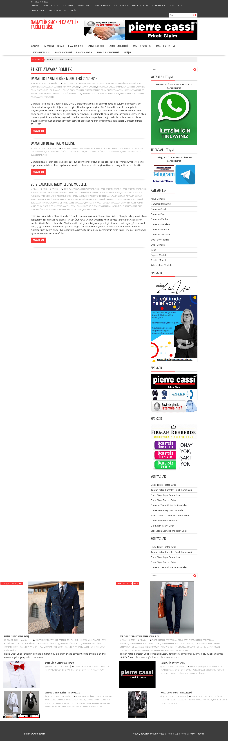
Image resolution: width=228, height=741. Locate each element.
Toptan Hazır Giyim (91, 643)
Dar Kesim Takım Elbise (162, 525)
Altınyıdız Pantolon (41, 196)
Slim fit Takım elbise (132, 206)
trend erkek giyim (169, 703)
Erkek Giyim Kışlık (67, 670)
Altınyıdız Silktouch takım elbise (68, 196)
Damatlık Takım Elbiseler (66, 703)
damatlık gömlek (114, 199)
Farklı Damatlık (102, 703)
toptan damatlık (90, 93)
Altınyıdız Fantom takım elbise (74, 192)
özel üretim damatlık (59, 206)
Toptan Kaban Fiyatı (14, 647)
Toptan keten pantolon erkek (134, 650)
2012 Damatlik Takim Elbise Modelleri (81, 83)
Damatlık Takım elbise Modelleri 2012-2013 (64, 78)
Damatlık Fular (158, 214)
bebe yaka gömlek (106, 86)
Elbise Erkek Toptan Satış (163, 484)
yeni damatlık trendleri (42, 97)
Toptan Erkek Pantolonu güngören (170, 640)
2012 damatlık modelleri (135, 189)
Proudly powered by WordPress (148, 733)
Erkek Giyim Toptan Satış (163, 500)
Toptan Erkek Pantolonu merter (177, 643)
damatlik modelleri (125, 86)
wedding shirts (90, 209)
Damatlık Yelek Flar (140, 5)
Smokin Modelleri (175, 5)
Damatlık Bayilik (38, 10)
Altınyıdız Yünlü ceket (96, 196)
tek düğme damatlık (71, 93)
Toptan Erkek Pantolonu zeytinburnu (150, 647)
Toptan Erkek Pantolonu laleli (144, 643)
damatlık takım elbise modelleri (68, 202)
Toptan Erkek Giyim (175, 673)
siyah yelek (117, 206)
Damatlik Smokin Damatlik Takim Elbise (54, 24)
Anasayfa (36, 5)
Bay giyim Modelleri (201, 696)
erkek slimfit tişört (186, 700)
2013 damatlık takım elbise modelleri (118, 83)
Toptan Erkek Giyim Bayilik (197, 673)
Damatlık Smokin (44, 202)
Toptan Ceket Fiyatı (25, 643)
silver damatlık (114, 151)
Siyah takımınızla (102, 206)
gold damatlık (38, 151)
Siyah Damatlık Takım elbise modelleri (170, 515)
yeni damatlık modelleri (132, 93)
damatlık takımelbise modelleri (68, 90)
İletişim (73, 10)
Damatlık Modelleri (102, 5)
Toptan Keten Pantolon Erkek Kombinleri (171, 489)
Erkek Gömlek (158, 244)
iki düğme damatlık (113, 90)
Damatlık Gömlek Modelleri (164, 520)
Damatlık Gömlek (84, 5)
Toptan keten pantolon (208, 647)
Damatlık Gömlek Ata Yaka (87, 666)
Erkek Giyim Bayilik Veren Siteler (190, 670)
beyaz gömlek (37, 199)
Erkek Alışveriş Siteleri (200, 666)
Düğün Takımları (86, 703)
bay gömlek (216, 696)
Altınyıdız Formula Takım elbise (105, 192)
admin (54, 83)
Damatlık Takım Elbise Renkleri (71, 700)
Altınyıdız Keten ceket (132, 192)
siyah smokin (128, 151)
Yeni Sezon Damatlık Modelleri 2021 (169, 530)
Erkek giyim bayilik (160, 239)
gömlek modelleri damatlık (116, 202)
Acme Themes (197, 733)
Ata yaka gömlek (71, 86)
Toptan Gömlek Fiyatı (70, 643)
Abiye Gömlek (158, 198)
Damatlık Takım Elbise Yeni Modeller (169, 505)
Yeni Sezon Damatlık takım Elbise (87, 706)
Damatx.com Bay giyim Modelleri (167, 510)
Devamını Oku (38, 131)
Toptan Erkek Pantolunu (182, 647)
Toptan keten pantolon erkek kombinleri (170, 650)
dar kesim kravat (93, 202)
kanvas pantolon (204, 700)
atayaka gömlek (88, 86)
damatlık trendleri (94, 90)
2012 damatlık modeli (111, 189)
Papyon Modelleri (158, 5)
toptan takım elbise (109, 93)
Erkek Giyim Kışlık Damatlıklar (165, 495)
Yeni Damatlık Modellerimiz (58, 706)
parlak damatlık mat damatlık (46, 93)
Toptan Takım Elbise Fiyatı (82, 647)
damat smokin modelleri (72, 199)
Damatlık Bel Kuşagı (51, 5)
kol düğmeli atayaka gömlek (91, 151)
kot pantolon (220, 700)
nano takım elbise (39, 206)
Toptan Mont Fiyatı (34, 647)
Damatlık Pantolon (121, 5)
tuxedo (78, 209)
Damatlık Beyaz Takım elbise (53, 143)
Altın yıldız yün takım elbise (44, 192)
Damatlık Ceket (69, 5)
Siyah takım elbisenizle (82, 206)
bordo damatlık (87, 148)
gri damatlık (52, 151)
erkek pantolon (168, 700)
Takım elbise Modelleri (58, 10)
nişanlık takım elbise (134, 90)
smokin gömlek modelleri (43, 209)
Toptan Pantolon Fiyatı (57, 647)
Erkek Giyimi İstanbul (90, 640)
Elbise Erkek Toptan (45, 640)
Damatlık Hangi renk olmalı (89, 696)
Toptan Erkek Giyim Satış (47, 643)
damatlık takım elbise (134, 148)
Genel (153, 249)
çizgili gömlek (52, 199)
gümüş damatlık (68, 151)
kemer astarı (137, 202)
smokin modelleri (65, 209)
